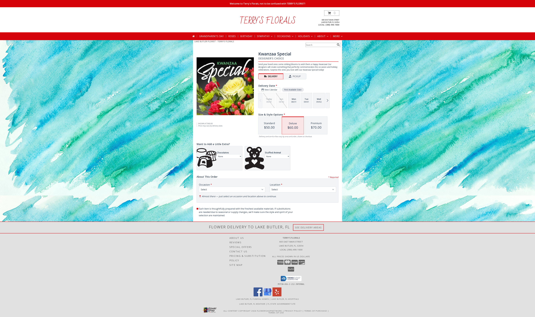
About (321, 36)
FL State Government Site (282, 304)
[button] (331, 13)
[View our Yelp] (277, 295)
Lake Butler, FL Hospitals (285, 299)
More (336, 36)
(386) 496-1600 (332, 24)
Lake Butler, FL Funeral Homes (252, 299)
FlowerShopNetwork (269, 311)
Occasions (284, 36)
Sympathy (263, 36)
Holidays (304, 36)
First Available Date (292, 89)
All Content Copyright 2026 (239, 311)
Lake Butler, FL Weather (252, 304)
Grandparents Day (211, 36)
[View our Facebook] (258, 295)
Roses (232, 36)
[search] (338, 44)
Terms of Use (276, 312)
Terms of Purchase (315, 311)
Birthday (246, 36)
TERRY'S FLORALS (267, 21)
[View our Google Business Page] (267, 295)
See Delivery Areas (308, 227)
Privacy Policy (293, 311)
